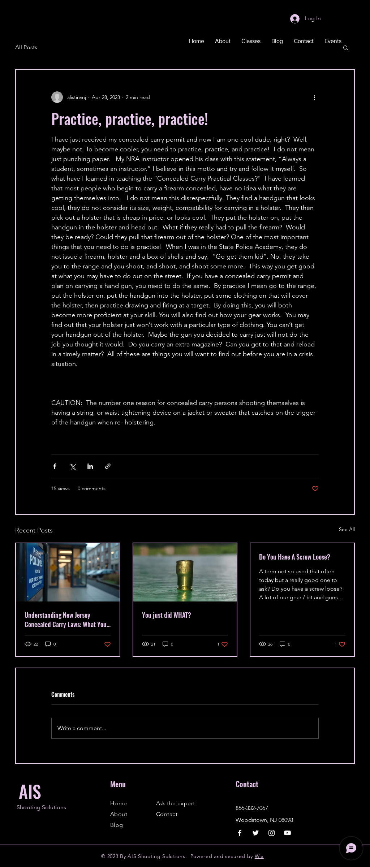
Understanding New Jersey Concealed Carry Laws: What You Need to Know (66, 619)
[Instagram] (271, 833)
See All (347, 529)
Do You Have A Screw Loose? (294, 556)
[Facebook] (240, 833)
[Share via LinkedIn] (90, 466)
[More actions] (314, 97)
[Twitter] (255, 833)
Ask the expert (175, 803)
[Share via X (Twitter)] (72, 466)
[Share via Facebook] (54, 466)
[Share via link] (107, 466)
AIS (30, 791)
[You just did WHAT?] (185, 572)
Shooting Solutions (41, 807)
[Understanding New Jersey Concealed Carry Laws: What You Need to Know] (68, 572)
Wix (259, 856)
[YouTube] (287, 833)
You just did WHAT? (166, 615)
